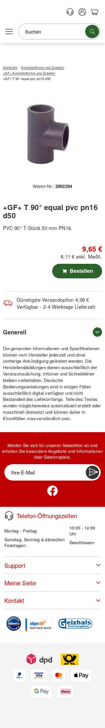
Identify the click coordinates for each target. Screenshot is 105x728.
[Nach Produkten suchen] (92, 31)
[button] (50, 134)
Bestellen (80, 271)
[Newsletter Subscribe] (92, 472)
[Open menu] (9, 32)
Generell (15, 332)
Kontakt (14, 600)
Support (14, 565)
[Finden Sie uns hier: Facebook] (52, 491)
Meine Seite (20, 583)
